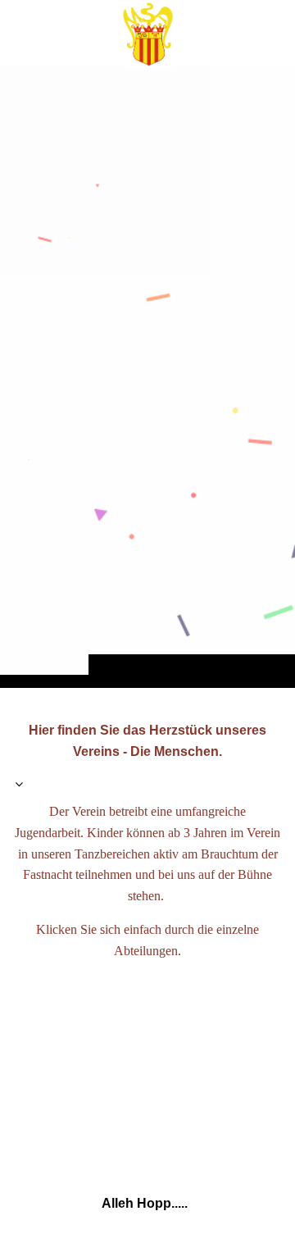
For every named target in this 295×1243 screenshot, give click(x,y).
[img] (147, 376)
